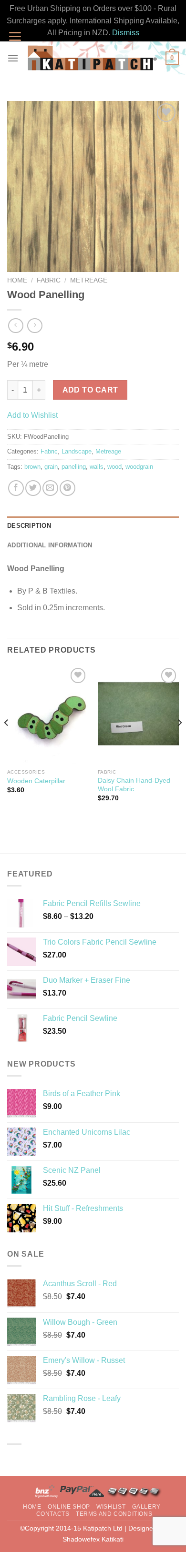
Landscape (77, 451)
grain (51, 466)
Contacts (53, 1514)
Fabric (49, 280)
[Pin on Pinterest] (67, 488)
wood (114, 466)
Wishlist (110, 1506)
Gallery (146, 1506)
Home (17, 280)
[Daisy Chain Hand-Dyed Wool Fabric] (138, 714)
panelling (74, 466)
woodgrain (139, 466)
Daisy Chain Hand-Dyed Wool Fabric (134, 785)
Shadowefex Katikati (93, 1539)
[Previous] (6, 741)
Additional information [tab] (50, 545)
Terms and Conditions (114, 1514)
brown (32, 466)
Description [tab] (29, 525)
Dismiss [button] (125, 33)
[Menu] (13, 58)
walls (96, 466)
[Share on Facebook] (16, 488)
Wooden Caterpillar (36, 781)
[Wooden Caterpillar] (47, 714)
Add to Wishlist (32, 415)
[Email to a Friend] (50, 488)
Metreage (88, 280)
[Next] (179, 741)
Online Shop (69, 1506)
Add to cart (90, 390)
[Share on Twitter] (33, 488)
